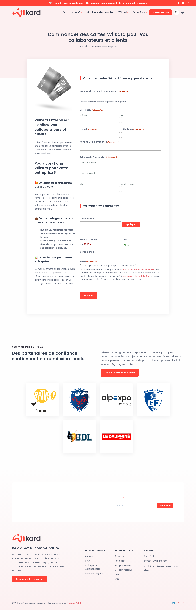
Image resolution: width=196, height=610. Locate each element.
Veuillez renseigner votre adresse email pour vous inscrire (141, 496)
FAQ (87, 560)
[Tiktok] (192, 3)
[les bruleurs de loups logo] (79, 436)
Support (89, 556)
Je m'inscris (165, 505)
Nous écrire (150, 556)
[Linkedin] (183, 3)
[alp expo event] (116, 399)
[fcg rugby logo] (79, 399)
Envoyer (88, 295)
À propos (119, 556)
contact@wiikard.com (155, 560)
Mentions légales (94, 573)
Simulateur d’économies (100, 12)
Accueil (83, 46)
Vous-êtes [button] (139, 12)
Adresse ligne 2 (87, 173)
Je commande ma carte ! (29, 579)
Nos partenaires (123, 565)
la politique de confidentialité (137, 276)
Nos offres (120, 560)
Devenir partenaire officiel (120, 372)
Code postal (127, 184)
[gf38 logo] (153, 399)
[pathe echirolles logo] (42, 399)
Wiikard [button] (122, 12)
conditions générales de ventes (138, 269)
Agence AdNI (74, 603)
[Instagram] (188, 3)
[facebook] (178, 3)
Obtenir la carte (160, 12)
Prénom (83, 115)
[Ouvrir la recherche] (176, 12)
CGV (117, 574)
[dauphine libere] (116, 436)
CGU (117, 578)
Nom (123, 115)
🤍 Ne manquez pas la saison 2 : (98, 3)
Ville (82, 184)
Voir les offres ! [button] (71, 12)
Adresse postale (88, 162)
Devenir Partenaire (125, 569)
